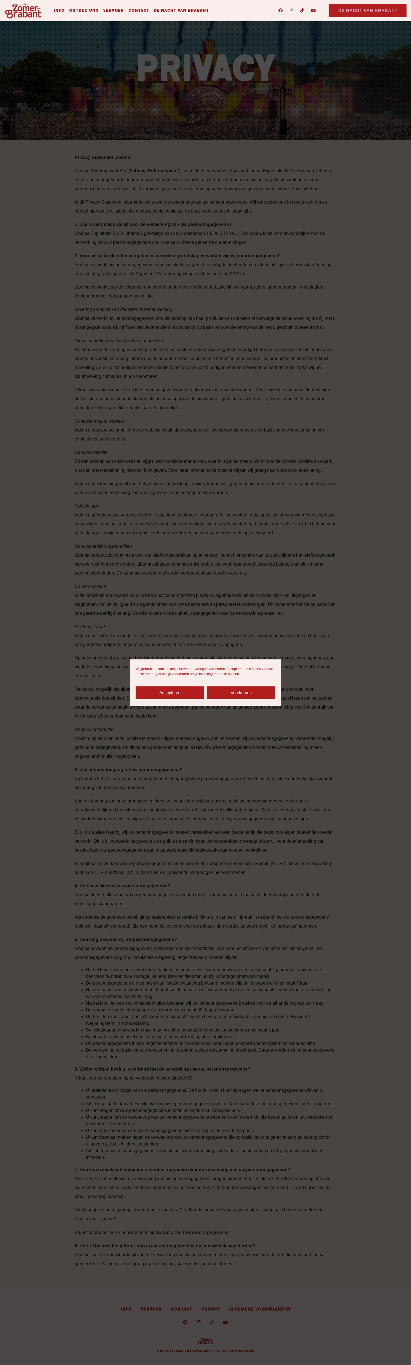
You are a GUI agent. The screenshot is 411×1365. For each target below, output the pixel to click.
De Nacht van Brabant (368, 10)
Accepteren (169, 692)
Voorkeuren (241, 692)
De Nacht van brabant (181, 10)
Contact (138, 10)
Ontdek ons (84, 10)
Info (59, 10)
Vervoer (113, 10)
